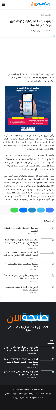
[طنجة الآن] (39, 4)
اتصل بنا (41, 393)
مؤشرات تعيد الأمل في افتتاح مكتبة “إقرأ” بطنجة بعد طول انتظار (21, 277)
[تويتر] (41, 210)
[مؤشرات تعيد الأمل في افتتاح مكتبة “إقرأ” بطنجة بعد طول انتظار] (47, 279)
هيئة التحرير (48, 30)
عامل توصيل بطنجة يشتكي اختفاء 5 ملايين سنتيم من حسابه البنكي (21, 373)
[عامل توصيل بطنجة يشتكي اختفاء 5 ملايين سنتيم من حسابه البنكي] (47, 375)
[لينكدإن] (32, 210)
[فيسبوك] (50, 210)
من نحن (48, 393)
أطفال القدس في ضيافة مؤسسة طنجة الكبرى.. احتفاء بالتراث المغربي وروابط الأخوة (20, 254)
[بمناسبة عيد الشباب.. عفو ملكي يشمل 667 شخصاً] (47, 267)
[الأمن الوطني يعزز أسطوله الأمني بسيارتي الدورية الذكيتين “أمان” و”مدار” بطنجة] (47, 351)
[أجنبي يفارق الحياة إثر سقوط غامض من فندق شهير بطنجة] (47, 291)
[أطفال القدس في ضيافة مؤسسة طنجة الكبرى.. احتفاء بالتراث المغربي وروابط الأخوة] (47, 256)
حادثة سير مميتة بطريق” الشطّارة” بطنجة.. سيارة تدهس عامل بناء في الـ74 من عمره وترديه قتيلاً (21, 242)
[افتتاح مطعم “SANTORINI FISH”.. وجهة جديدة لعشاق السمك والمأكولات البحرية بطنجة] (47, 363)
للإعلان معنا (33, 393)
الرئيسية (48, 15)
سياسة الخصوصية (36, 397)
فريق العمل (23, 393)
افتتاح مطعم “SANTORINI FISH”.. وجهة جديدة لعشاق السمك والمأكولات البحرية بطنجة (21, 361)
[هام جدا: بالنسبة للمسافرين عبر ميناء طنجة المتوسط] (47, 232)
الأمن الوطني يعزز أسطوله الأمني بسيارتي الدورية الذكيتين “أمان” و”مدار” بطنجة (21, 349)
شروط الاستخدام (11, 393)
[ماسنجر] (23, 210)
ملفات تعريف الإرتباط (21, 397)
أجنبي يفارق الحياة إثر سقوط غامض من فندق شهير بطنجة (22, 288)
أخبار (42, 15)
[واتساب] (14, 210)
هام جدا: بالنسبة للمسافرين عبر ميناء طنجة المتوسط (21, 229)
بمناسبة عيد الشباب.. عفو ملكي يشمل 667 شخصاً (21, 265)
